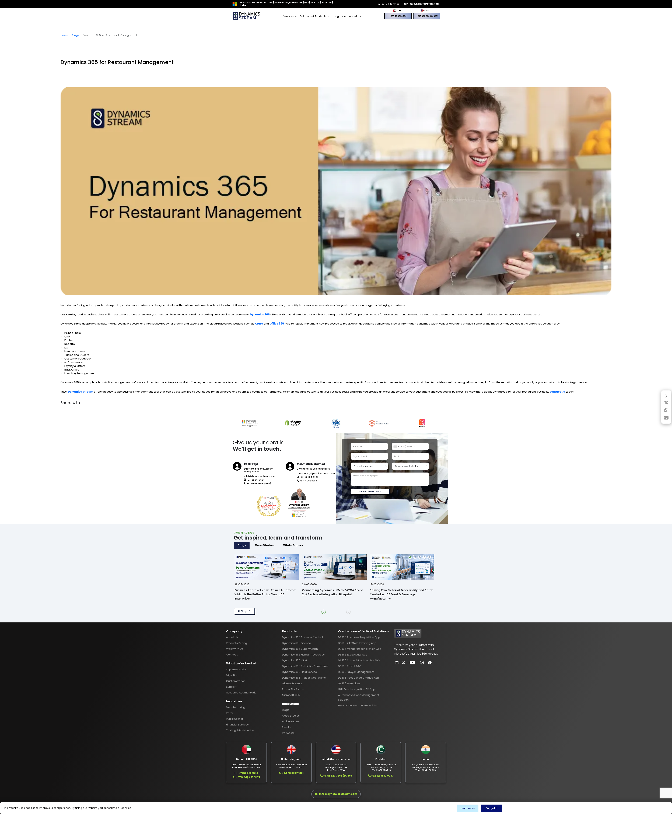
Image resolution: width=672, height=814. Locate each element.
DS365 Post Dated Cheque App (358, 677)
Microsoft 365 (291, 695)
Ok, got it (491, 808)
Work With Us (234, 649)
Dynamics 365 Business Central (302, 637)
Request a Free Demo (370, 491)
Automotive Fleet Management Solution (358, 697)
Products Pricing (236, 643)
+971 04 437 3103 (389, 3)
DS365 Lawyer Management (356, 672)
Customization (236, 681)
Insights (338, 16)
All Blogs (242, 611)
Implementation (236, 669)
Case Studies (291, 715)
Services (288, 16)
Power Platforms (293, 689)
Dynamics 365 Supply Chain (300, 649)
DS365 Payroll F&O (349, 666)
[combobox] (396, 446)
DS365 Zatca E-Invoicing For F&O (359, 660)
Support (231, 687)
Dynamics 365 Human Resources (303, 654)
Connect (232, 654)
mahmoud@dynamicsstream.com (316, 473)
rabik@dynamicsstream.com (259, 476)
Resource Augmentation (242, 692)
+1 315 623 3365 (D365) (426, 16)
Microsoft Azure (292, 683)
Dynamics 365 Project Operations (304, 677)
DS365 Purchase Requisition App (359, 637)
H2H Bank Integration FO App (356, 689)
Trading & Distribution (240, 730)
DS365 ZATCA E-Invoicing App (357, 643)
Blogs (75, 35)
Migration (232, 675)
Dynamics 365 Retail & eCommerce (305, 666)
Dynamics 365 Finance (296, 643)
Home (64, 35)
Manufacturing (235, 707)
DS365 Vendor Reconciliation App (359, 649)
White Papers (291, 721)
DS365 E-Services (349, 683)
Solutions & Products (313, 16)
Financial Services (237, 724)
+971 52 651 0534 (398, 16)
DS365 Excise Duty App (352, 654)
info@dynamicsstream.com (423, 3)
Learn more (467, 808)
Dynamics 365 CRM (294, 660)
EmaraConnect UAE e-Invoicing (358, 705)
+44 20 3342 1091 (292, 773)
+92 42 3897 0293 (382, 775)
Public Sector (234, 719)
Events (286, 727)
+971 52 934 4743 (308, 476)
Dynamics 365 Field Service (299, 672)
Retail (229, 713)
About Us (355, 16)
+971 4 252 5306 (308, 480)
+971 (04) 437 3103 (248, 777)
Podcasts (288, 733)
